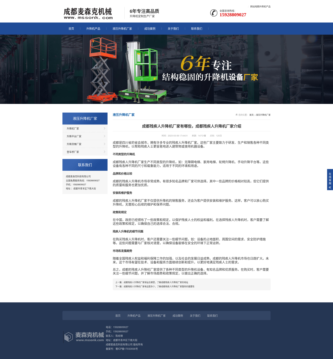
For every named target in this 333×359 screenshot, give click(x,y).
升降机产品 (265, 6)
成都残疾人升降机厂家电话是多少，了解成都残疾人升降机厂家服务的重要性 (159, 286)
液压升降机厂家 (122, 28)
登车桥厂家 (73, 151)
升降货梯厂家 (74, 144)
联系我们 (196, 28)
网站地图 (254, 6)
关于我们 (173, 28)
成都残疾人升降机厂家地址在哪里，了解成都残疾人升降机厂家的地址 (156, 282)
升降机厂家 (73, 128)
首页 (71, 28)
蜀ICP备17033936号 (127, 348)
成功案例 (149, 28)
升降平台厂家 (74, 136)
